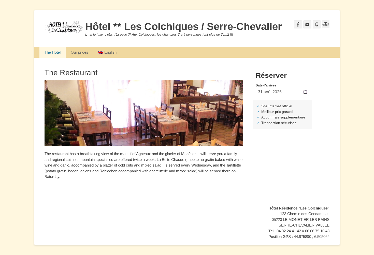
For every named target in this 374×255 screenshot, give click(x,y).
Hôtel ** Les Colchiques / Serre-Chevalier (183, 26)
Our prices (79, 52)
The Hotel (53, 52)
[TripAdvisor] (325, 26)
